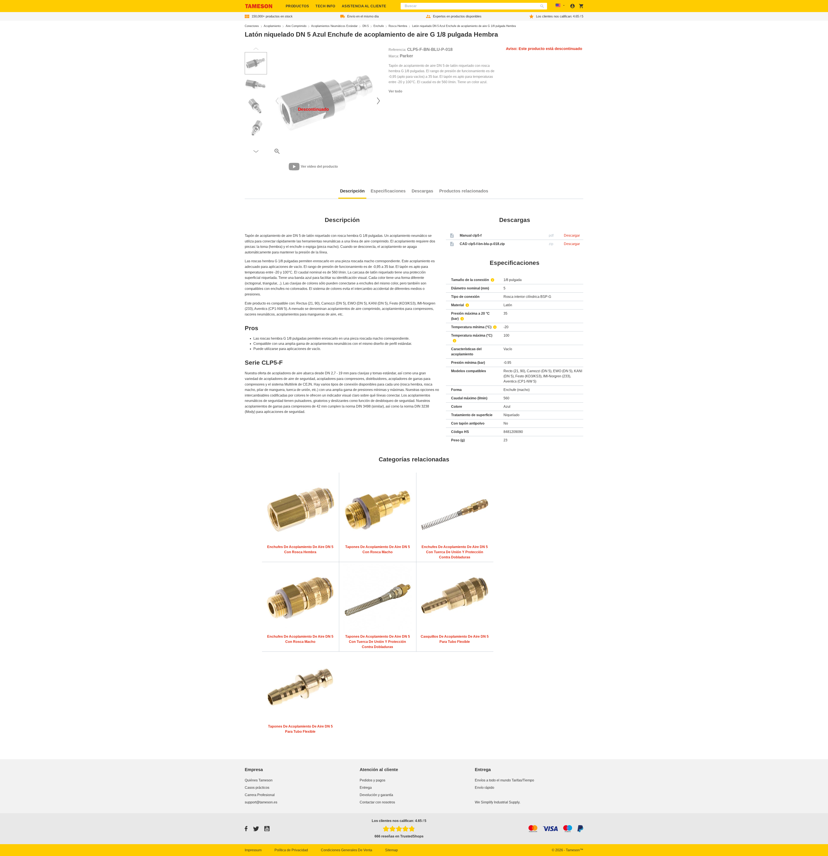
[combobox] (474, 6)
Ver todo (395, 91)
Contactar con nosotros (377, 802)
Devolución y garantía (376, 795)
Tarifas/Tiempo (523, 780)
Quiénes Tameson (259, 780)
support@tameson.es (261, 802)
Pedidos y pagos (372, 780)
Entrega (366, 787)
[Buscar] (543, 6)
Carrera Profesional (260, 795)
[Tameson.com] (259, 6)
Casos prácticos (257, 787)
